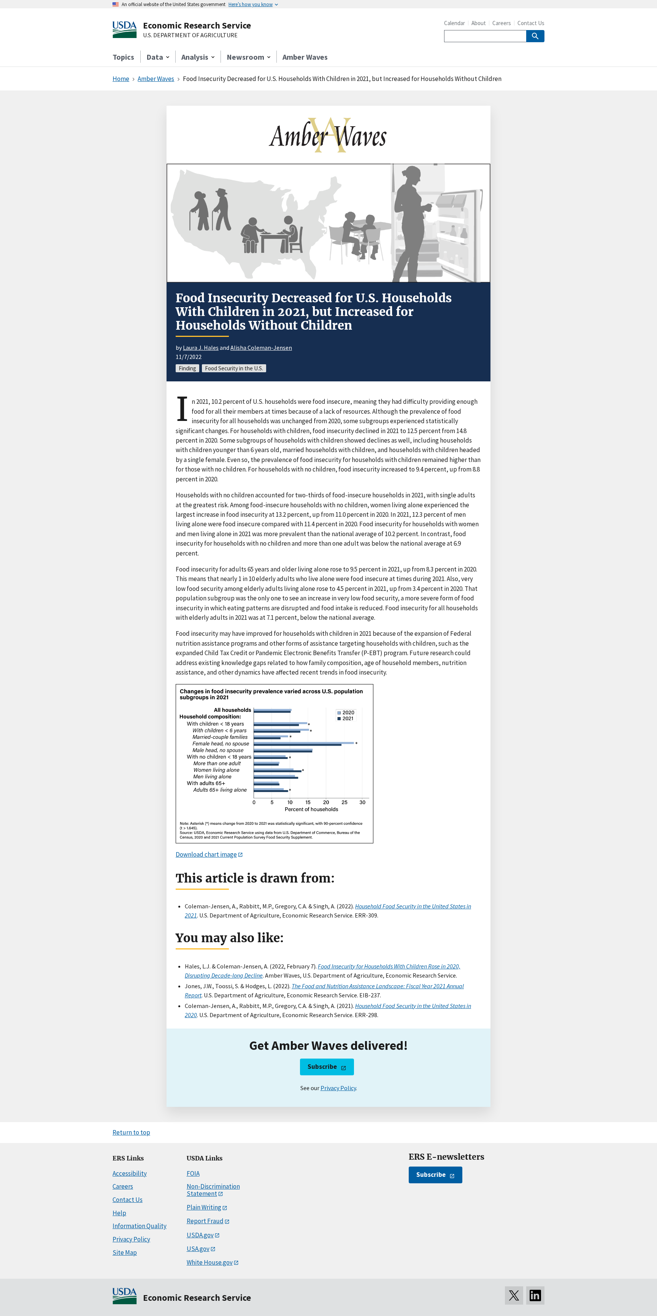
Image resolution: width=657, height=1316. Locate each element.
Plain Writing (204, 1207)
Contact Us (530, 23)
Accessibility (130, 1173)
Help (119, 1213)
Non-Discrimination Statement (213, 1190)
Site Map (125, 1252)
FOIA (193, 1173)
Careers (501, 23)
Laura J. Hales (201, 347)
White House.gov (210, 1262)
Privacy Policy (338, 1088)
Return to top (131, 1132)
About (478, 23)
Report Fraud (205, 1221)
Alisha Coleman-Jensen (261, 347)
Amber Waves (305, 57)
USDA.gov (200, 1235)
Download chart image (206, 854)
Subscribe (322, 1066)
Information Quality (140, 1226)
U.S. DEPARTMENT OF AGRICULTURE (190, 35)
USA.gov (198, 1249)
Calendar (454, 23)
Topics (123, 57)
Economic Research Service (197, 25)
